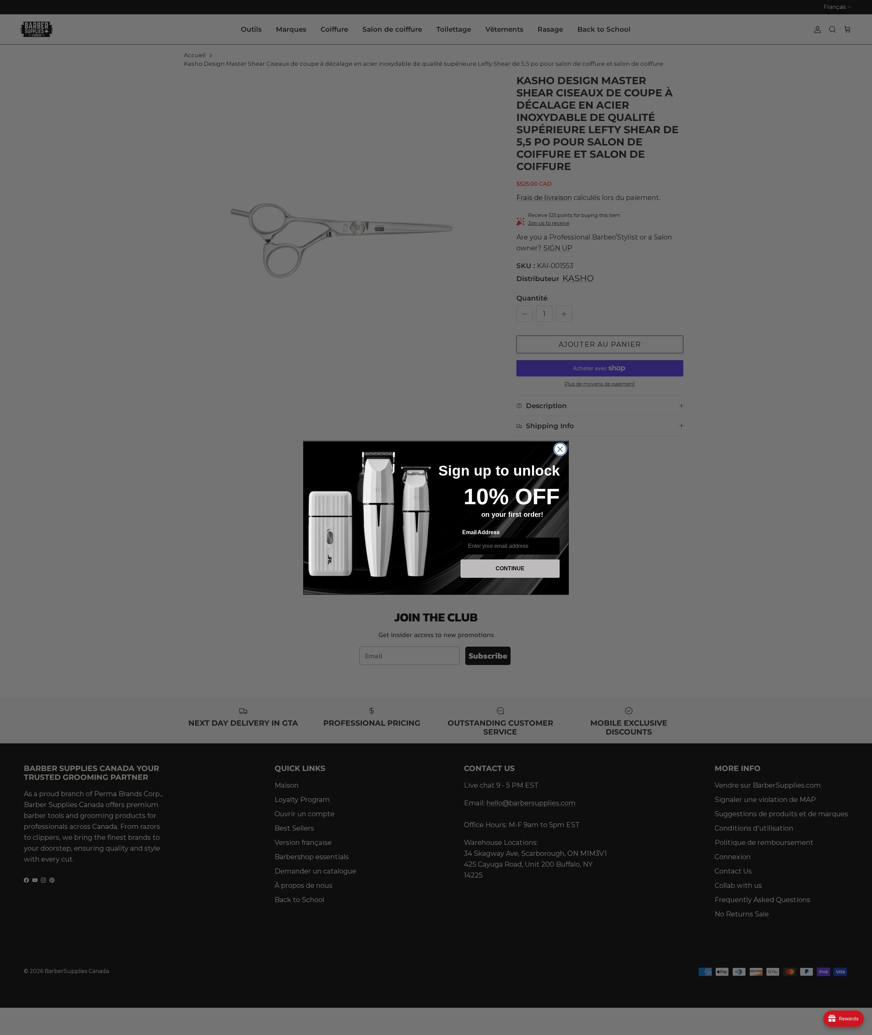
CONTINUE (510, 568)
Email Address (481, 532)
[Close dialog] (560, 449)
